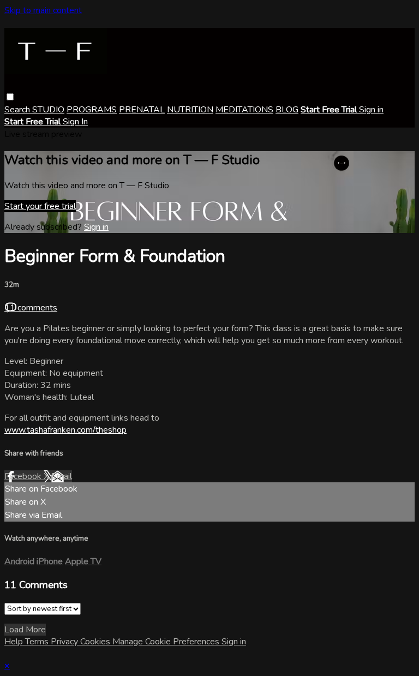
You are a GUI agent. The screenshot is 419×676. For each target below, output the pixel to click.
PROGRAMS (92, 110)
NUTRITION (190, 110)
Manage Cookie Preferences (167, 642)
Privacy (65, 642)
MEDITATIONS (244, 110)
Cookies (96, 642)
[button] (10, 96)
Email (61, 476)
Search (18, 110)
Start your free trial (40, 206)
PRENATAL (142, 110)
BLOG (287, 110)
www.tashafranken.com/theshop (65, 430)
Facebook (24, 476)
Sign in (371, 110)
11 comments (30, 308)
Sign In (75, 122)
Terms (38, 642)
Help (14, 642)
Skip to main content (43, 10)
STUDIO (48, 110)
